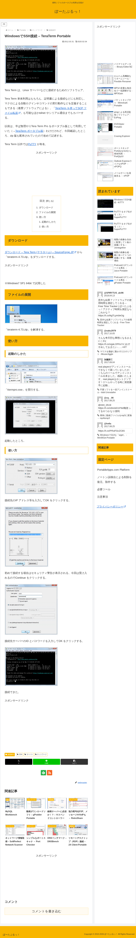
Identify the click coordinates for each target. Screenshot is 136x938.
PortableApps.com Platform (113, 469)
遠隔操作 (11, 754)
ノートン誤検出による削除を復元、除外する (114, 479)
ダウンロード (46, 207)
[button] (74, 762)
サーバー (30, 754)
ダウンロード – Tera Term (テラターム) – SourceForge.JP (39, 252)
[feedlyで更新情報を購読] (43, 772)
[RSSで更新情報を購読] (49, 772)
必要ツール (103, 489)
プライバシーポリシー (110, 506)
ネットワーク (42, 754)
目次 (42, 200)
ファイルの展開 (47, 212)
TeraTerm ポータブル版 (29, 130)
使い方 (42, 217)
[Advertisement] (46, 173)
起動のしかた (49, 222)
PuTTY (32, 144)
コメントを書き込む (46, 911)
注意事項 (102, 496)
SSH (20, 754)
